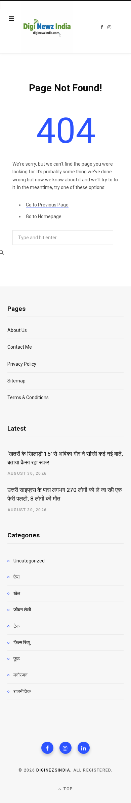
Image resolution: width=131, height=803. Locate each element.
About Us (17, 330)
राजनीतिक (22, 691)
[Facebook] (47, 748)
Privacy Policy (21, 364)
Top (67, 789)
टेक (16, 626)
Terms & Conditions (28, 397)
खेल (16, 593)
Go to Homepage (43, 216)
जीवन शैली (22, 609)
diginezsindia (53, 770)
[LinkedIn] (84, 748)
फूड (16, 658)
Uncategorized (29, 560)
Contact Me (19, 347)
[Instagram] (65, 748)
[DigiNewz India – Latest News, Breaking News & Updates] (47, 27)
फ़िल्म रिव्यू (21, 642)
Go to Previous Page (47, 204)
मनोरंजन (20, 675)
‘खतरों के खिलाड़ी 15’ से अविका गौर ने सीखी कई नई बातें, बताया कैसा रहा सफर (65, 458)
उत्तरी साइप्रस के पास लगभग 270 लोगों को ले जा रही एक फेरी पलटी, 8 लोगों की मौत (64, 494)
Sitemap (16, 380)
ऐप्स (16, 576)
